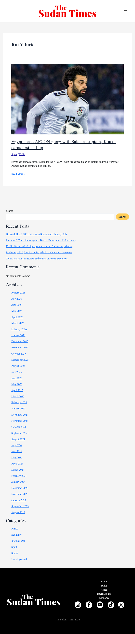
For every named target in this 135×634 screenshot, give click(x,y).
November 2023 (19, 494)
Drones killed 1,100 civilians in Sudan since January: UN (36, 234)
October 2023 (18, 500)
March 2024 (17, 469)
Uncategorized (19, 559)
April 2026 (17, 317)
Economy (16, 534)
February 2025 (19, 402)
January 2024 (18, 482)
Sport (14, 154)
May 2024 (16, 457)
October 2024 (18, 427)
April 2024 (17, 463)
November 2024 (19, 421)
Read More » (18, 174)
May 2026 (16, 311)
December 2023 (19, 488)
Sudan (14, 553)
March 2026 (17, 323)
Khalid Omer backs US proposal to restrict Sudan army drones (39, 246)
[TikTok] (111, 604)
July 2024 (16, 445)
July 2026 (16, 298)
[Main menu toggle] (125, 11)
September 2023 (20, 506)
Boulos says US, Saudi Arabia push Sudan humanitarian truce (39, 252)
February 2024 (19, 476)
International (18, 541)
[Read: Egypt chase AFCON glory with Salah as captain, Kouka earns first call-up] (67, 99)
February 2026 (19, 329)
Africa (14, 528)
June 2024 (16, 451)
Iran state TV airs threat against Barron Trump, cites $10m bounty (41, 240)
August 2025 (18, 366)
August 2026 (18, 292)
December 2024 (19, 414)
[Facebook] (89, 604)
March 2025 (17, 396)
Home (104, 581)
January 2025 (18, 408)
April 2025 (17, 390)
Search (9, 210)
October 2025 (18, 353)
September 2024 (20, 433)
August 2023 (18, 512)
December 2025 (19, 341)
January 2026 (18, 335)
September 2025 (20, 359)
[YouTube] (100, 604)
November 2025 (19, 347)
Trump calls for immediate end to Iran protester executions (37, 258)
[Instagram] (78, 604)
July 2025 (16, 372)
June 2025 (16, 378)
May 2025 (16, 384)
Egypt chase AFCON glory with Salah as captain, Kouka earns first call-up (63, 144)
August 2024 (18, 439)
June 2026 (16, 305)
